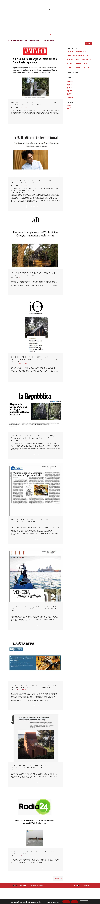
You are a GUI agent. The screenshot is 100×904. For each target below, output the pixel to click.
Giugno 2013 (69, 94)
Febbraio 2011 (70, 99)
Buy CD (42, 9)
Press (74, 9)
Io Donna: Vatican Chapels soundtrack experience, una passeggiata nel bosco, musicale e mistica (78, 64)
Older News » (58, 878)
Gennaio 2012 (69, 96)
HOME (15, 9)
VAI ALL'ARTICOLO (35, 119)
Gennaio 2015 (69, 87)
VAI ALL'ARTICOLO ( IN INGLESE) (35, 206)
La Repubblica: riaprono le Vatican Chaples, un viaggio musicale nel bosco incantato (78, 68)
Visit (33, 9)
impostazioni (56, 902)
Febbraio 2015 (70, 85)
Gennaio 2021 (69, 80)
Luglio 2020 (69, 83)
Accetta (66, 901)
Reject (74, 901)
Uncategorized (70, 110)
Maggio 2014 (69, 88)
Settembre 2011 (70, 97)
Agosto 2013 (69, 93)
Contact (84, 9)
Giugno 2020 (69, 84)
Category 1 (69, 105)
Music (24, 9)
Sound (20, 107)
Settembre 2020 (70, 81)
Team (65, 9)
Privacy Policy (40, 885)
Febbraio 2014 (70, 91)
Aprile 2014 (69, 90)
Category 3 (69, 107)
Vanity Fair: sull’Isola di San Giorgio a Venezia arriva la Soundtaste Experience (78, 52)
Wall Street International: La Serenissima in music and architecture (78, 56)
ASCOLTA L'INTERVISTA (35, 866)
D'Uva (79, 885)
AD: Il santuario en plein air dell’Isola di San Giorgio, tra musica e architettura (79, 60)
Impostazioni (84, 901)
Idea (56, 9)
